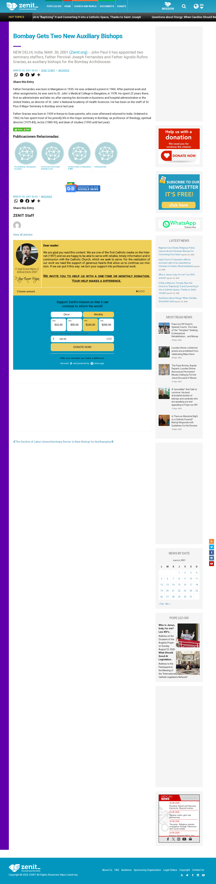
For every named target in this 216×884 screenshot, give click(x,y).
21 (173, 590)
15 (179, 584)
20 (167, 590)
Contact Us (198, 869)
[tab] (169, 798)
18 (196, 584)
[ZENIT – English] (25, 6)
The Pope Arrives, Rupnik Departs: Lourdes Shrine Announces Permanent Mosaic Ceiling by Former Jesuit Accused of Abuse (184, 371)
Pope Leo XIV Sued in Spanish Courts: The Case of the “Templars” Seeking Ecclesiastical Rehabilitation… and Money (185, 330)
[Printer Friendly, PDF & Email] (22, 129)
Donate (121, 6)
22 (179, 590)
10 (191, 578)
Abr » (167, 604)
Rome (68, 6)
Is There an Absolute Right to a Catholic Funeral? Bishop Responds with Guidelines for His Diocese (185, 421)
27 (167, 596)
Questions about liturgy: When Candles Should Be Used (156, 17)
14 (173, 584)
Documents (107, 6)
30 (185, 596)
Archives (63, 70)
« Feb (161, 604)
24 (191, 590)
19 (161, 590)
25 (196, 590)
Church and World (85, 6)
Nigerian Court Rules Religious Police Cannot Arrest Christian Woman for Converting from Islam (177, 251)
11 (196, 578)
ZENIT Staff (48, 70)
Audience (126, 869)
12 (161, 584)
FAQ (116, 869)
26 (161, 596)
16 (185, 584)
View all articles (23, 234)
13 (167, 584)
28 (173, 596)
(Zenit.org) (78, 52)
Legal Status (170, 869)
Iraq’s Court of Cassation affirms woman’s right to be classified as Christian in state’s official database (176, 262)
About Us (107, 869)
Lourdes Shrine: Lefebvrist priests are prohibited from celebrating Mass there (185, 351)
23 (185, 590)
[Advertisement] (82, 411)
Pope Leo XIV (54, 6)
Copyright (184, 869)
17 (191, 584)
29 (179, 596)
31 (191, 596)
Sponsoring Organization (147, 869)
